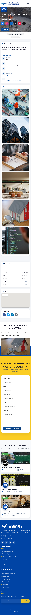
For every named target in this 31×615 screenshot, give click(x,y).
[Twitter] (8, 314)
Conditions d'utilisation (8, 551)
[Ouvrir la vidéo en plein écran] (15, 346)
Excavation (10, 34)
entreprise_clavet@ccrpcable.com (15, 80)
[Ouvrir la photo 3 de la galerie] (15, 157)
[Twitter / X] (15, 23)
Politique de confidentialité (9, 556)
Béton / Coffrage (6, 582)
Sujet (5, 402)
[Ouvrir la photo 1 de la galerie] (15, 102)
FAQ (3, 562)
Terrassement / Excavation (8, 19)
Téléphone (6, 394)
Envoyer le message (13, 428)
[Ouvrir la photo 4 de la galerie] (15, 185)
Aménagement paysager (8, 573)
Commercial (5, 584)
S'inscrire (25, 601)
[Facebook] (2, 23)
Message (6, 410)
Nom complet (7, 378)
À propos (4, 559)
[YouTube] (19, 23)
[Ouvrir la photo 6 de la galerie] (15, 240)
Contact (4, 564)
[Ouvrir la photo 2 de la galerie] (15, 130)
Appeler (6, 29)
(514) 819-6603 (7, 538)
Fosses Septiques (19, 34)
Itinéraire (15, 29)
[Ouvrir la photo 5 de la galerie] (15, 213)
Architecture (5, 576)
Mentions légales (6, 554)
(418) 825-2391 (10, 75)
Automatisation (6, 579)
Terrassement (15, 37)
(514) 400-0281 (7, 536)
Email (4, 386)
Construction (5, 587)
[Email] (16, 314)
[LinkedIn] (11, 23)
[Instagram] (7, 23)
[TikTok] (24, 23)
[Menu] (28, 3)
